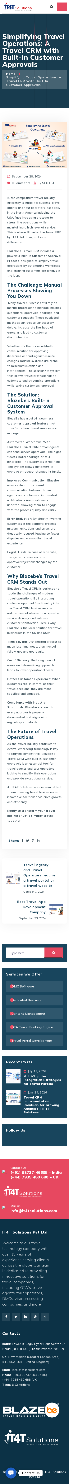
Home (11, 74)
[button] (11, 1473)
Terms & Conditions (16, 1384)
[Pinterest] (33, 840)
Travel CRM (30, 447)
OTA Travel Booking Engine (32, 1027)
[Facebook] (23, 840)
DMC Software (23, 986)
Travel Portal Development (32, 1041)
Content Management (28, 1013)
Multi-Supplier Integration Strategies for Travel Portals (42, 1079)
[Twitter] (27, 840)
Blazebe (33, 232)
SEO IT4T (49, 183)
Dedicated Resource (26, 1000)
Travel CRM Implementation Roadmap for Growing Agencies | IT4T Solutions (41, 1104)
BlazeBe (13, 418)
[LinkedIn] (38, 840)
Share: (13, 840)
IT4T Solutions (22, 237)
